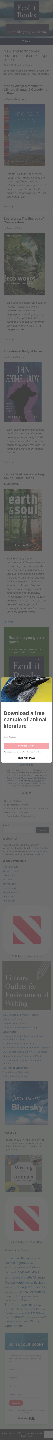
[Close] (48, 680)
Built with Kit (26, 758)
